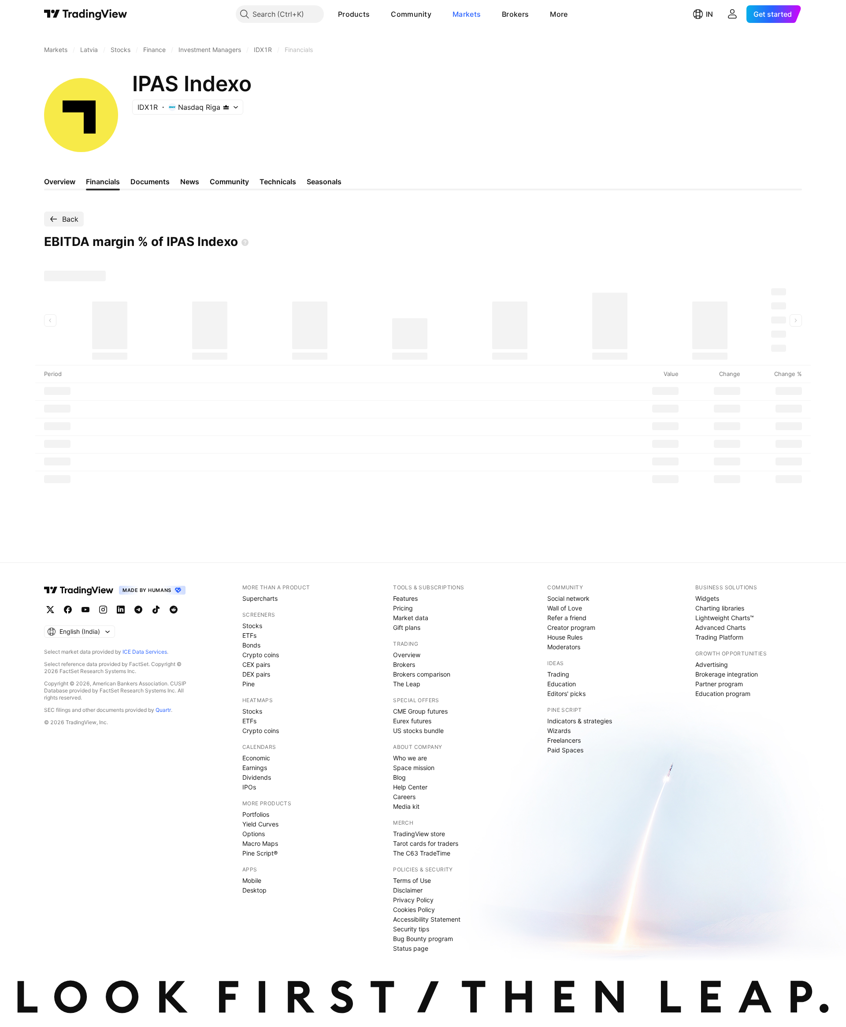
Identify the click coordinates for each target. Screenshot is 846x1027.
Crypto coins (260, 655)
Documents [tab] (150, 181)
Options (253, 833)
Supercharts (260, 598)
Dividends (256, 777)
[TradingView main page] (85, 14)
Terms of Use (412, 880)
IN (709, 14)
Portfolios (255, 814)
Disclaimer (408, 890)
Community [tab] (229, 181)
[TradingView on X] (50, 609)
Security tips (411, 929)
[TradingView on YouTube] (85, 609)
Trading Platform (719, 637)
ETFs (249, 635)
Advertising (711, 664)
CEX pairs (256, 664)
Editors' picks (566, 693)
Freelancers (564, 740)
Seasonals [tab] (324, 181)
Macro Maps (260, 843)
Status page (410, 948)
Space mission (413, 767)
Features (405, 598)
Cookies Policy (414, 909)
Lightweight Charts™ (724, 617)
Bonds (251, 645)
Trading (558, 674)
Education (561, 684)
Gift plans (406, 627)
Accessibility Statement (426, 919)
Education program (722, 693)
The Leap (406, 684)
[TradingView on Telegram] (138, 609)
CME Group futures (420, 711)
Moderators (563, 647)
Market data (410, 617)
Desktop (254, 890)
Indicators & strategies (579, 721)
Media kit (406, 806)
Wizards (559, 730)
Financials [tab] (103, 181)
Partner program (719, 684)
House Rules (565, 637)
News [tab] (189, 181)
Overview (406, 655)
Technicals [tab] (278, 181)
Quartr (163, 710)
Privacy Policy (413, 900)
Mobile (251, 880)
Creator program (571, 627)
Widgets (707, 598)
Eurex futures (412, 721)
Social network (568, 598)
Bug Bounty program (423, 938)
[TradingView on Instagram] (103, 609)
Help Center (410, 787)
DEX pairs (256, 674)
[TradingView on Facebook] (68, 609)
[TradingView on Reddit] (173, 609)
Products (354, 14)
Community (411, 14)
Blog (399, 777)
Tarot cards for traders (425, 843)
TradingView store (419, 833)
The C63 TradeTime (421, 853)
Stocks (252, 625)
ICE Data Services (144, 651)
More (559, 14)
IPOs (249, 787)
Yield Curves (260, 824)
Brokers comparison (421, 674)
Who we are (410, 758)
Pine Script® (260, 853)
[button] (376, 14)
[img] (226, 107)
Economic (256, 758)
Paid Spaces (565, 750)
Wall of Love (564, 608)
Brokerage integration (726, 674)
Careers (404, 796)
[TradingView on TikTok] (156, 609)
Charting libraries (719, 608)
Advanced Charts (720, 627)
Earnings (254, 767)
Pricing (403, 608)
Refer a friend (566, 617)
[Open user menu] (732, 14)
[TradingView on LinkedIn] (121, 609)
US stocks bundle (418, 730)
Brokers (515, 14)
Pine (248, 684)
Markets (467, 14)
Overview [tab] (59, 181)
